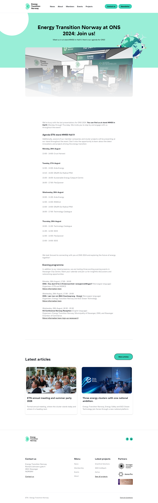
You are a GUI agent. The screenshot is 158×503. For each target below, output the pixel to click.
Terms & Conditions (126, 498)
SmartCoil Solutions (102, 464)
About (60, 6)
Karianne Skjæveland (58, 107)
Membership (79, 468)
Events (80, 6)
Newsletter (125, 6)
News (52, 6)
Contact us (111, 6)
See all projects (101, 476)
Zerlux (97, 472)
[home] (33, 6)
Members (70, 6)
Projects (89, 6)
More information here (51, 288)
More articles (123, 357)
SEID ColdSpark (100, 468)
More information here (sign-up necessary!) (60, 318)
